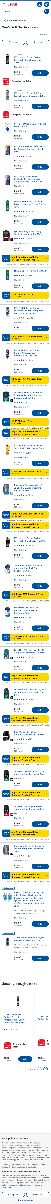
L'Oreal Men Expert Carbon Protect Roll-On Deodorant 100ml (27, 60)
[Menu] (4, 4)
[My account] (39, 4)
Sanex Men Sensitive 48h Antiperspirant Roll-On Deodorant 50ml (26, 610)
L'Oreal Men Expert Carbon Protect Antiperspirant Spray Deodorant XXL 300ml (14, 1018)
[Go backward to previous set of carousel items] (39, 1069)
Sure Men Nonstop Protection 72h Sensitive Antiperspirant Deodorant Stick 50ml (28, 395)
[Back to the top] (27, 973)
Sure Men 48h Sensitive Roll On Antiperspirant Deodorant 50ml (29, 773)
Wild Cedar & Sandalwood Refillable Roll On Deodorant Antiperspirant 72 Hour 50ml (28, 179)
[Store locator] (46, 4)
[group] (18, 1028)
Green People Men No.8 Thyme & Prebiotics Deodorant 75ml (30, 939)
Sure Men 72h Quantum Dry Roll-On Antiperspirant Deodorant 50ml (30, 692)
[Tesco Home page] (12, 4)
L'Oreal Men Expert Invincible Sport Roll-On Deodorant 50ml (29, 447)
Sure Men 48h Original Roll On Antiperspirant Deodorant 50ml (29, 807)
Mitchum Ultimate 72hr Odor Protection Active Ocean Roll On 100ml (30, 204)
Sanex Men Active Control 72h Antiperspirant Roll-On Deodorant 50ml (28, 568)
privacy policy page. (28, 1152)
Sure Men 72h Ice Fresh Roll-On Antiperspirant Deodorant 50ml (29, 651)
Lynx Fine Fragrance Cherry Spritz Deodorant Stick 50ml (28, 233)
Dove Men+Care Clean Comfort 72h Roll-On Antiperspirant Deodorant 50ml (29, 487)
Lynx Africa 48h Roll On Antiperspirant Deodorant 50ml (29, 733)
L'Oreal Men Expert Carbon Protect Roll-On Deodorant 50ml (30, 539)
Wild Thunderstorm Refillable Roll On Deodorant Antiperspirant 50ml (30, 149)
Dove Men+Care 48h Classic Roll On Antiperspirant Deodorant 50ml (30, 848)
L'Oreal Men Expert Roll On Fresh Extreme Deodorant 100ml (30, 94)
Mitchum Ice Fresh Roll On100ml (30, 270)
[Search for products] (46, 11)
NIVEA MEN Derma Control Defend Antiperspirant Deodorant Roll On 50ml (27, 353)
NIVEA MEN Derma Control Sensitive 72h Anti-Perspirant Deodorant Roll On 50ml (28, 310)
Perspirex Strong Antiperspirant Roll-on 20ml (30, 125)
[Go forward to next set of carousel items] (45, 1069)
